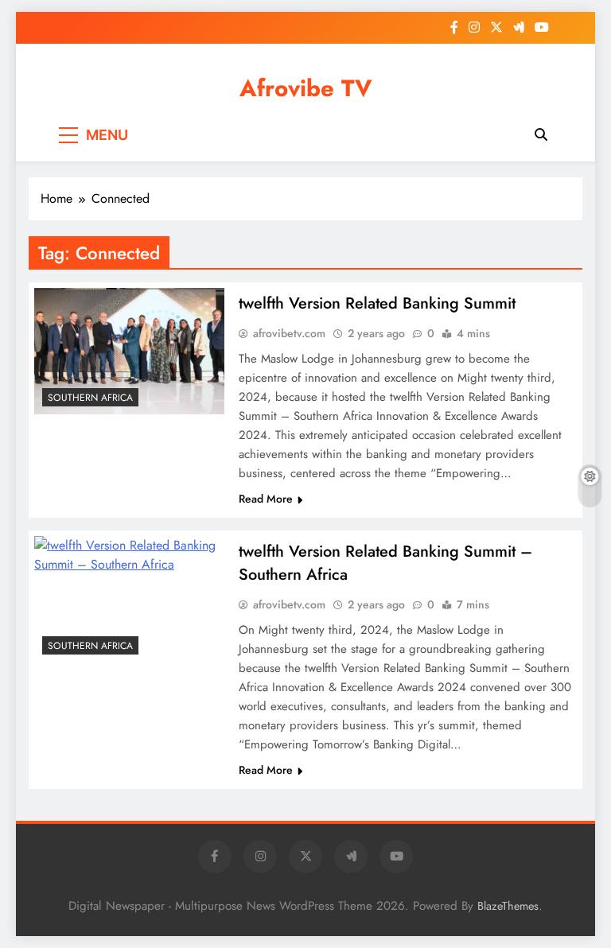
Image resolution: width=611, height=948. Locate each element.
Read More (266, 499)
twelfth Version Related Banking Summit (377, 303)
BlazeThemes (508, 906)
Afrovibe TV (305, 88)
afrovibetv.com (289, 333)
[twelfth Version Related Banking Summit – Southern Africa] (129, 599)
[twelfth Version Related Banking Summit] (129, 351)
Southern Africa (90, 397)
